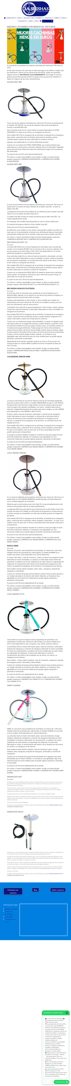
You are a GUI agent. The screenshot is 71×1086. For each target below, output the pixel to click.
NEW (32, 18)
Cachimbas (38, 18)
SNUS (36, 21)
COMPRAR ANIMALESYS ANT (55, 805)
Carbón (56, 18)
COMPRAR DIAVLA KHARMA (30, 588)
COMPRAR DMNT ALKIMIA (30, 770)
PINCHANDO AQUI (50, 1067)
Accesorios (22, 21)
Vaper (30, 21)
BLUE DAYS (27, 18)
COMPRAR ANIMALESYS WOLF (56, 873)
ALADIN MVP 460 (14, 164)
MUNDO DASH (10, 18)
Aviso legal (9, 916)
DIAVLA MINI (12, 545)
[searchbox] (47, 21)
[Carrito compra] (40, 21)
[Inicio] (4, 18)
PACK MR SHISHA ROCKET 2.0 (48, 284)
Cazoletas (48, 18)
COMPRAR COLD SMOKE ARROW (32, 447)
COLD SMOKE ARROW (16, 453)
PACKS (19, 18)
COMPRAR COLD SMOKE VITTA (32, 679)
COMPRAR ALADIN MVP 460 (17, 239)
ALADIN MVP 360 (14, 82)
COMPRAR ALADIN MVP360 (30, 159)
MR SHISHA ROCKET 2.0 (17, 242)
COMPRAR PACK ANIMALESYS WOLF (15, 875)
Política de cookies (11, 909)
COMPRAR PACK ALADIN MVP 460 (40, 239)
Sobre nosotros (58, 890)
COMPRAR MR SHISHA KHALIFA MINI (26, 350)
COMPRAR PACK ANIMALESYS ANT (15, 806)
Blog (35, 890)
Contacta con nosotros (13, 891)
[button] (51, 21)
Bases (63, 18)
